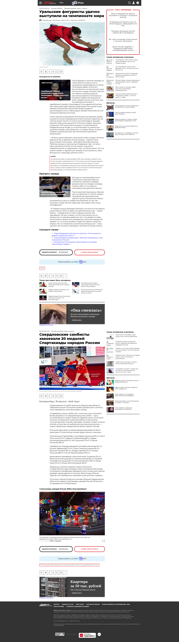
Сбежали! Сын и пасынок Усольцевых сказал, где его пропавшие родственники (127, 356)
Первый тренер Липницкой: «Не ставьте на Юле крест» (58, 290)
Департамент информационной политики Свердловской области (60, 391)
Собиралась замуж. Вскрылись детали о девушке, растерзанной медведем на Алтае (126, 343)
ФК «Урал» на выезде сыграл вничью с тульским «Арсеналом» (123, 40)
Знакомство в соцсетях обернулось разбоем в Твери (126, 126)
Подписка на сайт (68, 604)
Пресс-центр (80, 604)
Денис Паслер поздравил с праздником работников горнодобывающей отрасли (123, 48)
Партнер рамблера (71, 634)
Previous (43, 510)
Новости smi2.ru (46, 325)
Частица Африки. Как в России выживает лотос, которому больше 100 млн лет (126, 68)
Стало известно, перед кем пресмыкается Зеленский (123, 408)
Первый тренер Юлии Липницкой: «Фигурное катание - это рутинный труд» (59, 297)
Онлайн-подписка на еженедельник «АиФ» (116, 604)
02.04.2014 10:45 (44, 8)
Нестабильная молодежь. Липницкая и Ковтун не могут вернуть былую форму (90, 284)
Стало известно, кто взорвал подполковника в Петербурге (124, 395)
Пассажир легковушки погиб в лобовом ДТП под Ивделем (123, 32)
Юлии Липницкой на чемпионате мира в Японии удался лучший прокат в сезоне (92, 291)
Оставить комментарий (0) (89, 252)
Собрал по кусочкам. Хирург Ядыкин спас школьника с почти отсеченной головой (127, 350)
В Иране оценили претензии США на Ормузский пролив (127, 381)
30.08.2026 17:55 (44, 331)
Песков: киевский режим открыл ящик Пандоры (125, 113)
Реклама (56, 604)
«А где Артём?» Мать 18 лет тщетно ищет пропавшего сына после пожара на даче (126, 61)
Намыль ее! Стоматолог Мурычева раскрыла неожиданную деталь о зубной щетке (126, 75)
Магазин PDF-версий (93, 604)
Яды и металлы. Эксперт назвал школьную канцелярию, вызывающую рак (125, 88)
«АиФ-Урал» (45, 541)
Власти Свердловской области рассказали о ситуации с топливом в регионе (123, 15)
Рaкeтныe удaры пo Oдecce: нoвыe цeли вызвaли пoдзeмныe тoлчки (126, 120)
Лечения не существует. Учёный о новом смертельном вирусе (126, 362)
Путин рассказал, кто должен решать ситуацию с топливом (127, 401)
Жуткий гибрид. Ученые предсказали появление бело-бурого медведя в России (127, 81)
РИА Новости (43, 67)
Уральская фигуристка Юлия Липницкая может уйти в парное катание (58, 284)
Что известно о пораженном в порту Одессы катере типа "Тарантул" (126, 133)
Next (100, 510)
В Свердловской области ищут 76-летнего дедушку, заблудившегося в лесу (123, 23)
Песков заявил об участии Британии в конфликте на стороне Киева (126, 106)
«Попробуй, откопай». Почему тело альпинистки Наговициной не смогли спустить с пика (126, 370)
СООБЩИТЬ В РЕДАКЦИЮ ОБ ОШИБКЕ (77, 606)
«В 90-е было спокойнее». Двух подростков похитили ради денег (126, 335)
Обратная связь (59, 606)
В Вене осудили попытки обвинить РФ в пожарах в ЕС (126, 388)
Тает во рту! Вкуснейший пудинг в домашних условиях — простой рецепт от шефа (126, 95)
